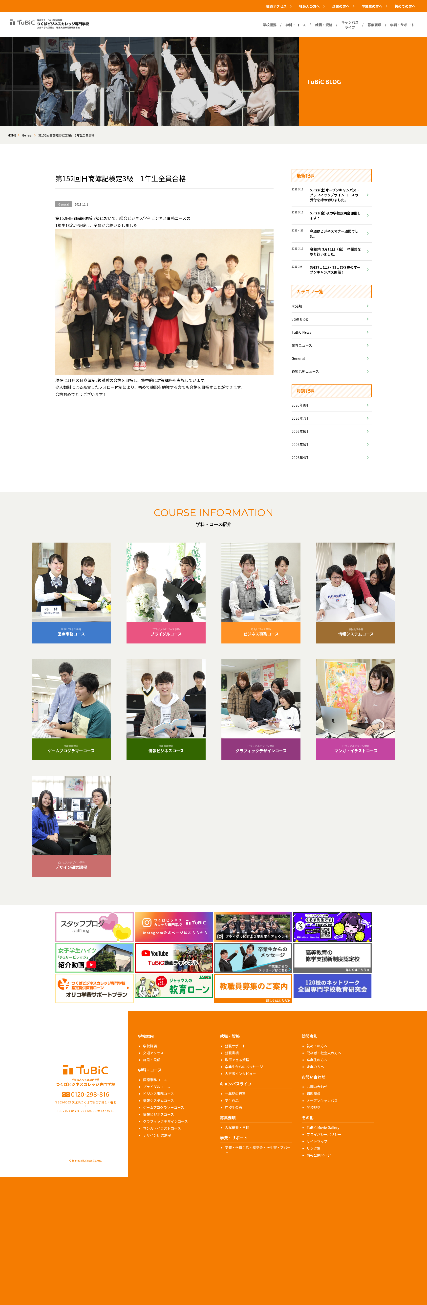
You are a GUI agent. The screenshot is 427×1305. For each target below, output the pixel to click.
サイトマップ (317, 1141)
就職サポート (235, 1045)
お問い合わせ (317, 1086)
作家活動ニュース (305, 371)
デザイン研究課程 (157, 1135)
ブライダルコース (156, 1086)
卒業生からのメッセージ (244, 1066)
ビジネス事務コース (158, 1093)
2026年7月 (300, 418)
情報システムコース (158, 1100)
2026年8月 (300, 405)
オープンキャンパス (322, 1100)
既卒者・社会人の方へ (324, 1052)
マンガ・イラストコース (162, 1128)
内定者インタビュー (240, 1073)
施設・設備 (151, 1059)
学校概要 (150, 1045)
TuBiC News (301, 332)
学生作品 (232, 1100)
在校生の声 (233, 1107)
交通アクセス (153, 1052)
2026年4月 (300, 457)
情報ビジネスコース (158, 1114)
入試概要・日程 (237, 1127)
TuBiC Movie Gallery (323, 1127)
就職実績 (232, 1052)
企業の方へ (315, 1066)
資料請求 (313, 1093)
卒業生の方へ (317, 1059)
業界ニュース (302, 345)
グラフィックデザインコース (165, 1121)
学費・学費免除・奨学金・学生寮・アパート (258, 1150)
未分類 (297, 305)
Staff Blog (300, 319)
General (298, 358)
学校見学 (313, 1107)
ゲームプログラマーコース (163, 1107)
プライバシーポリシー (324, 1134)
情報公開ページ (319, 1155)
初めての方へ (405, 6)
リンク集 (313, 1148)
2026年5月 (300, 444)
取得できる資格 (237, 1059)
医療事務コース (155, 1079)
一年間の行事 (235, 1093)
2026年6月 (300, 431)
